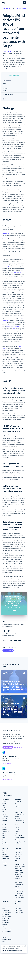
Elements (5, 827)
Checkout (5, 816)
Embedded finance (20, 814)
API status (18, 889)
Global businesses (20, 820)
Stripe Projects (19, 895)
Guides (4, 904)
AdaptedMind (7, 51)
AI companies (18, 835)
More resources (6, 931)
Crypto (4, 822)
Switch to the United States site (11, 950)
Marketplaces (19, 825)
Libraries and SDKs (20, 893)
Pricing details (6, 763)
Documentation (19, 884)
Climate (4, 818)
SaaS (16, 833)
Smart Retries (17, 272)
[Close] (25, 946)
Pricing (4, 803)
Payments (5, 848)
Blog (3, 908)
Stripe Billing (6, 233)
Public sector (18, 858)
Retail (16, 860)
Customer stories (7, 906)
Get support (5, 937)
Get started (7, 747)
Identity (4, 833)
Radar (4, 852)
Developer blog (19, 897)
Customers (6, 8)
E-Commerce (18, 812)
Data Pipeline (6, 825)
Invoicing (4, 835)
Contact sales (8, 650)
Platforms (18, 831)
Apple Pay (9, 326)
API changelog (19, 891)
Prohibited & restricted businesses (5, 920)
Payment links (6, 846)
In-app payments (19, 822)
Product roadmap (20, 904)
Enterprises (18, 801)
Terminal (4, 863)
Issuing (4, 837)
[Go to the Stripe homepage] (4, 793)
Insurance (17, 846)
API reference (6, 779)
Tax (3, 861)
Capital (4, 814)
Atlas (3, 805)
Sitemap (4, 927)
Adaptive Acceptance (8, 266)
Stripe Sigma (5, 858)
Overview (18, 8)
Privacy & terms (6, 916)
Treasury (4, 865)
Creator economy (20, 837)
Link (14, 328)
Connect (4, 820)
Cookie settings (6, 929)
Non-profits (18, 852)
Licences (4, 924)
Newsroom (18, 908)
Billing (4, 812)
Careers (17, 906)
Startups (17, 804)
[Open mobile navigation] (24, 2)
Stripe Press (18, 910)
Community (5, 910)
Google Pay (17, 326)
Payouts (4, 850)
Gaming (17, 839)
